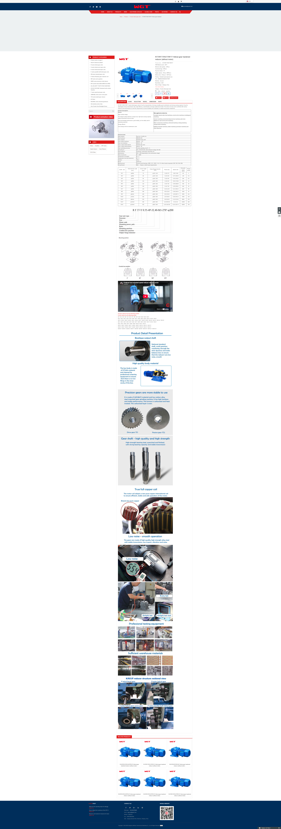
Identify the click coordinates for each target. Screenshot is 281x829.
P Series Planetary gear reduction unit (99, 76)
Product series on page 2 (96, 60)
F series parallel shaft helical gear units (100, 71)
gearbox (168, 91)
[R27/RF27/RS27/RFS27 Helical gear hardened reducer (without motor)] (179, 781)
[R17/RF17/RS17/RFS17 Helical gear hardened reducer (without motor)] (154, 751)
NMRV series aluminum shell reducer (99, 81)
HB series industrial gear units (98, 74)
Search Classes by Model (97, 62)
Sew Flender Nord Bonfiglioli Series (99, 106)
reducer (163, 91)
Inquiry (159, 97)
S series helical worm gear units (98, 67)
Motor (91, 145)
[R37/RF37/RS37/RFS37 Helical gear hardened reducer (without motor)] (129, 781)
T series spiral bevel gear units (98, 92)
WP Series (104, 145)
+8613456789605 (133, 810)
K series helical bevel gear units (98, 69)
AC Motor (93, 99)
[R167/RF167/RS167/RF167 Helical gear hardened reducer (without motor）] (129, 751)
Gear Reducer (102, 149)
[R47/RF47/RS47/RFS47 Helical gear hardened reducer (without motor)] (154, 781)
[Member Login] (178, 1)
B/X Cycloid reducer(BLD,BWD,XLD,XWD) (100, 83)
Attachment (174, 97)
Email (166, 97)
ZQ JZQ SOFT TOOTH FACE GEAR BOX (100, 86)
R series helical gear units (135, 16)
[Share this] (157, 93)
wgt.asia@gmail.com (187, 6)
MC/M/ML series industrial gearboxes (99, 101)
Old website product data (96, 104)
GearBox (97, 145)
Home (121, 16)
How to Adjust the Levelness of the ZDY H (98, 810)
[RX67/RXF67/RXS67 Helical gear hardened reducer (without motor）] (179, 751)
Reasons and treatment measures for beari (99, 813)
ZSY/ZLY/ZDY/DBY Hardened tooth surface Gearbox (101, 89)
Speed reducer (93, 149)
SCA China (92, 152)
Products (126, 16)
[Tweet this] (161, 93)
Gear (159, 91)
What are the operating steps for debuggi (98, 806)
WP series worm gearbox (96, 78)
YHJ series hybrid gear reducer (98, 97)
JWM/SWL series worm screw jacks (99, 94)
